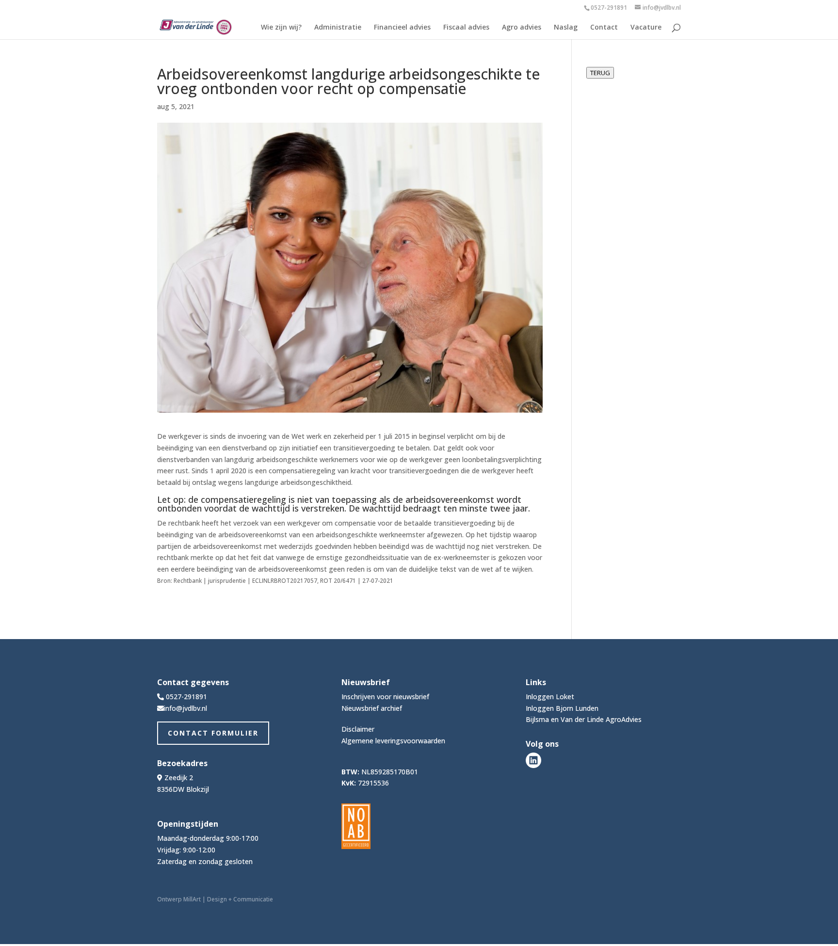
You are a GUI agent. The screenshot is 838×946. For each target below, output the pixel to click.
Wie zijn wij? (281, 28)
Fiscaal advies (466, 28)
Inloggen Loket (550, 696)
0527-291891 (609, 7)
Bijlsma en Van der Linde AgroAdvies (584, 719)
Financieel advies (402, 28)
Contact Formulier (213, 733)
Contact (604, 28)
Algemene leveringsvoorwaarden (393, 740)
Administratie (337, 28)
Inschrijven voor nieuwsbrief (385, 696)
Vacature (645, 28)
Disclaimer (357, 729)
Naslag (566, 28)
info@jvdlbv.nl (185, 708)
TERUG (600, 72)
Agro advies (521, 28)
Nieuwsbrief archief (371, 708)
